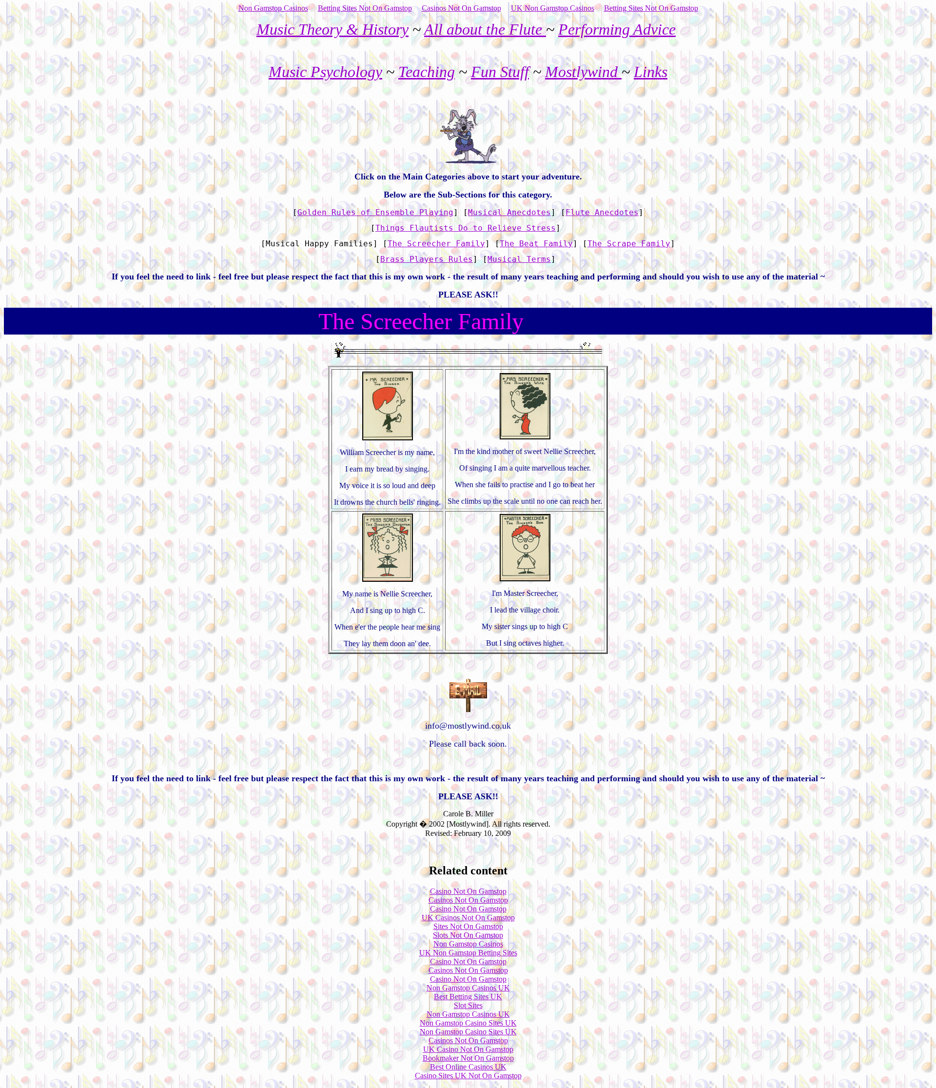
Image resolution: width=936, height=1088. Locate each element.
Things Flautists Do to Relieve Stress (465, 228)
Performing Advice (617, 29)
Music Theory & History (332, 29)
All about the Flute (485, 29)
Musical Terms (519, 259)
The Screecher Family (436, 243)
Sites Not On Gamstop (468, 926)
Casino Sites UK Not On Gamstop (468, 1075)
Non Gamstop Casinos (273, 8)
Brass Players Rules (426, 259)
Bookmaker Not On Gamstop (468, 1058)
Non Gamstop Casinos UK (468, 988)
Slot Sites (468, 1005)
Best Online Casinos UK (468, 1067)
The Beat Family (536, 243)
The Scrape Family (628, 243)
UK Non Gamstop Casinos (552, 8)
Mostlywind (583, 71)
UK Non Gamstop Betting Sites (468, 953)
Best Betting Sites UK (468, 996)
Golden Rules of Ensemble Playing (375, 212)
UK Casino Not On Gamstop (468, 1049)
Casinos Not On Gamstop (461, 8)
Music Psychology (325, 71)
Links (650, 71)
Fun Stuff (500, 71)
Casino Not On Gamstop (468, 891)
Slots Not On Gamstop (468, 935)
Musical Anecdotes (509, 212)
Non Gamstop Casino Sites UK (468, 1023)
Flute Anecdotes (602, 212)
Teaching (426, 71)
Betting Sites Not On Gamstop (365, 8)
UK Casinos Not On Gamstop (468, 917)
